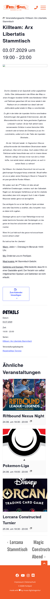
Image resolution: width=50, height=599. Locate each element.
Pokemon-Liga (16, 465)
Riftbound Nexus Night (23, 415)
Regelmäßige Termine (12, 350)
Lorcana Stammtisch (17, 545)
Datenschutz (30, 582)
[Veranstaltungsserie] (31, 421)
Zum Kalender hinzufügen (16, 293)
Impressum (19, 582)
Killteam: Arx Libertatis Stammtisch (17, 341)
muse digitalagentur (32, 590)
